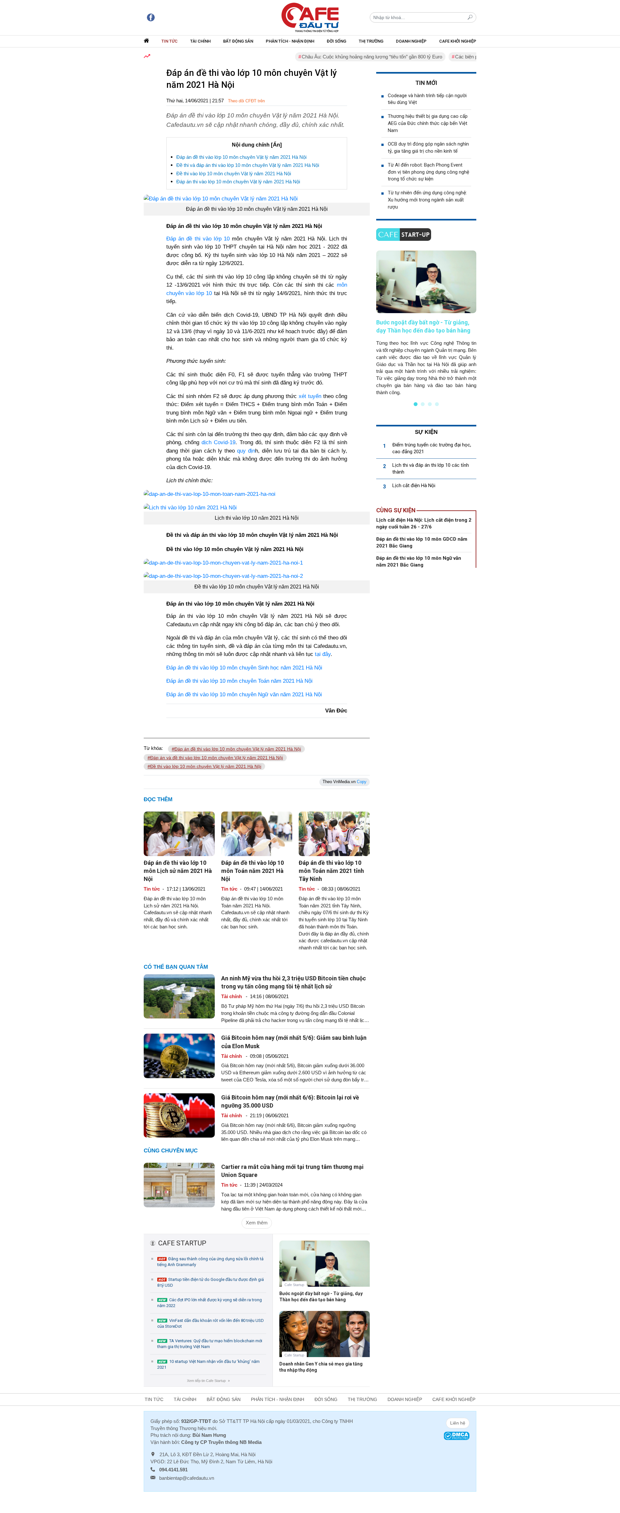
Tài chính (200, 41)
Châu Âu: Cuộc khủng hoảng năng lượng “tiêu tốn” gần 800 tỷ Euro (344, 56)
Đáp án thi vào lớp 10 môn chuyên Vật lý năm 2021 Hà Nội (238, 181)
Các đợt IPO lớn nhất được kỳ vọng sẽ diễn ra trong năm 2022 (209, 1302)
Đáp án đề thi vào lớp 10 (198, 239)
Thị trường (371, 41)
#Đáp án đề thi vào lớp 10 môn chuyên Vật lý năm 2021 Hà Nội (236, 748)
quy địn (246, 451)
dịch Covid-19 (218, 442)
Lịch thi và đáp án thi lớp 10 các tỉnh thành (430, 468)
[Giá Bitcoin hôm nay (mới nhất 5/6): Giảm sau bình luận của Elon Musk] (179, 1055)
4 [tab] (437, 404)
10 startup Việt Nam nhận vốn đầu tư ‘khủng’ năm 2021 (208, 1364)
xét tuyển (310, 396)
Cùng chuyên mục (171, 1151)
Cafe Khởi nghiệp (457, 41)
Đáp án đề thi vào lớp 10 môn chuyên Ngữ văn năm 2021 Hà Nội (244, 694)
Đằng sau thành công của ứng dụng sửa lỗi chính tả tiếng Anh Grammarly (210, 1261)
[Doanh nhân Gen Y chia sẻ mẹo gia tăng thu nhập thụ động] (324, 1339)
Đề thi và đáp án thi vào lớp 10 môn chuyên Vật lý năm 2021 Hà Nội (247, 165)
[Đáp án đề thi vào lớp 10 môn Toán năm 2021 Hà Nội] (256, 833)
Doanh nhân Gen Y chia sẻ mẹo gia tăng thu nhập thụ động (321, 1367)
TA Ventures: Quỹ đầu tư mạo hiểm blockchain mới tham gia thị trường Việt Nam (209, 1343)
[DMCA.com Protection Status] (457, 1435)
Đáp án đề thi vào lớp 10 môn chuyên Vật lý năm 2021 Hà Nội (241, 157)
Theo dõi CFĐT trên (246, 100)
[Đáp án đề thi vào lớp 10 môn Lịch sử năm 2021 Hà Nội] (179, 833)
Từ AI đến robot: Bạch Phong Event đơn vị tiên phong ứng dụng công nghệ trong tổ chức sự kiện (428, 172)
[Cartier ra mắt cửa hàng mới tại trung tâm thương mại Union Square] (179, 1184)
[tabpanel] (426, 323)
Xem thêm (257, 1222)
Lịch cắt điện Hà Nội (413, 485)
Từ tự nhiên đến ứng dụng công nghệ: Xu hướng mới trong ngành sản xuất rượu (427, 200)
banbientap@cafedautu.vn (186, 1478)
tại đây (323, 654)
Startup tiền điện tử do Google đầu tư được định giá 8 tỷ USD (210, 1282)
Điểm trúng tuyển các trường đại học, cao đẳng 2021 (431, 448)
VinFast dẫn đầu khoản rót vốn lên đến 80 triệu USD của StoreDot (210, 1323)
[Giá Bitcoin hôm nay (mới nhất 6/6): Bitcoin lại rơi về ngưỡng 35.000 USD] (179, 1115)
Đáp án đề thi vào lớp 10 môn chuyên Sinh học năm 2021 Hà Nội (244, 668)
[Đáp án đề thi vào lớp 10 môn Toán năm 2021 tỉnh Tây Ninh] (334, 833)
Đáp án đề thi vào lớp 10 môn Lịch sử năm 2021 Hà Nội (178, 870)
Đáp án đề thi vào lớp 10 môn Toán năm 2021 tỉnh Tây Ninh (331, 870)
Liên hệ (457, 1423)
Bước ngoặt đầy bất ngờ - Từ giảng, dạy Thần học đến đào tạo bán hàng (321, 1296)
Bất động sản (238, 41)
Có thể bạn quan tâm (176, 967)
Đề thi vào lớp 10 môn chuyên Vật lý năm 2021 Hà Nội (233, 173)
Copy (362, 781)
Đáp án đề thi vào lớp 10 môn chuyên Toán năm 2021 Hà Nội (239, 681)
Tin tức (169, 41)
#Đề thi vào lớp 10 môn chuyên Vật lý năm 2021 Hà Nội (204, 766)
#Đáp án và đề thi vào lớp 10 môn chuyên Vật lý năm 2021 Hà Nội (215, 757)
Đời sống (336, 41)
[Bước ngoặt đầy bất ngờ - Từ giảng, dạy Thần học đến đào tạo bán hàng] (324, 1268)
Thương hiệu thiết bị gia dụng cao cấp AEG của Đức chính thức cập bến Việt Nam (428, 123)
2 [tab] (423, 404)
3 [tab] (430, 404)
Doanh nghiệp (411, 41)
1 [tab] (416, 404)
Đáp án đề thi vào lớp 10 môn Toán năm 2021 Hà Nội (252, 870)
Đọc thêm (158, 799)
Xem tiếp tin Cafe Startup (208, 1381)
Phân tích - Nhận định (290, 41)
